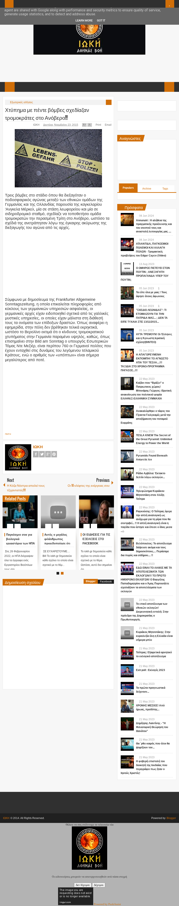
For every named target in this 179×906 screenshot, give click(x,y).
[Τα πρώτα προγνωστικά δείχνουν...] (127, 688)
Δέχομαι (98, 885)
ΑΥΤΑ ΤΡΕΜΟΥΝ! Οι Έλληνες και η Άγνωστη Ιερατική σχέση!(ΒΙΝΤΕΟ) (154, 338)
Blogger (91, 581)
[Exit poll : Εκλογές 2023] (127, 670)
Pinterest (54, 454)
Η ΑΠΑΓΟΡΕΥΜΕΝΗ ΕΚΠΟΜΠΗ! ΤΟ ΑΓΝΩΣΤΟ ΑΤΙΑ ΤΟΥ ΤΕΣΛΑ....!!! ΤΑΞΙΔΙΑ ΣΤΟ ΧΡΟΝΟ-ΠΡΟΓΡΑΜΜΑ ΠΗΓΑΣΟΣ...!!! (144, 362)
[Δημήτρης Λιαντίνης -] (127, 723)
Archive (146, 188)
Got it (101, 20)
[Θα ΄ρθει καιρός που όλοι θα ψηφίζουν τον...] (127, 744)
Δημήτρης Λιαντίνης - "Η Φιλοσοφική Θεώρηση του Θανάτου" (152, 727)
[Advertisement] (89, 68)
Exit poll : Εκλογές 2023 (150, 670)
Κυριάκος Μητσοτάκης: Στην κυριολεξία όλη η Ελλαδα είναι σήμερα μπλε (154, 636)
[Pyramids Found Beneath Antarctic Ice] (127, 456)
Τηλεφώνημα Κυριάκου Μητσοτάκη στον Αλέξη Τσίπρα (150, 495)
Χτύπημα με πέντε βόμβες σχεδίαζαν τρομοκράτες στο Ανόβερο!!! (47, 113)
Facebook (36, 454)
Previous (5, 511)
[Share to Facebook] (21, 515)
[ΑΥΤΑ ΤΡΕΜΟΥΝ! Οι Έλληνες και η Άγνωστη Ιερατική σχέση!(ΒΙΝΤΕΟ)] (127, 334)
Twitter (42, 454)
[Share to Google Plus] (32, 515)
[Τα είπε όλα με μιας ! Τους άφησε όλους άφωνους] (127, 293)
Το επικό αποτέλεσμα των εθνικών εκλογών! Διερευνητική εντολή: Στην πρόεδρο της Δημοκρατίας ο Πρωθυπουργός (145, 611)
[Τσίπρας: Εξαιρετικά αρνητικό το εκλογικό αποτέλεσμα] (127, 653)
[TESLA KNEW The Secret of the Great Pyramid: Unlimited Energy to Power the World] (127, 436)
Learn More (84, 20)
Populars (128, 187)
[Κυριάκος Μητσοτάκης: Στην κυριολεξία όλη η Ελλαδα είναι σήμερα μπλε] (127, 632)
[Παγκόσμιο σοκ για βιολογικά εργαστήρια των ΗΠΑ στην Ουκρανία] (20, 511)
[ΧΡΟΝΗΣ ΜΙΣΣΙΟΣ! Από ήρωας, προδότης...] (127, 706)
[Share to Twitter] (26, 515)
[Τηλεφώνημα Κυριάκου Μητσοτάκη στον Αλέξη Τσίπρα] (127, 491)
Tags (165, 188)
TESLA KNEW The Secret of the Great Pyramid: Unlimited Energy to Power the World (154, 439)
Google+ (48, 454)
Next (111, 511)
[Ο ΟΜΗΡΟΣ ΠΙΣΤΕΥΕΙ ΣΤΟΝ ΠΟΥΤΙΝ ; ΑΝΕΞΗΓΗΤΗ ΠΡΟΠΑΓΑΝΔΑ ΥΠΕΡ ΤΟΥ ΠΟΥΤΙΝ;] (127, 268)
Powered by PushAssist (107, 904)
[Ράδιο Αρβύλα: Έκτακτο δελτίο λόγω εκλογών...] (127, 474)
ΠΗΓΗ (8, 434)
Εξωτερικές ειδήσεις (21, 102)
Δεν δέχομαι (83, 885)
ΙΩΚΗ (36, 124)
